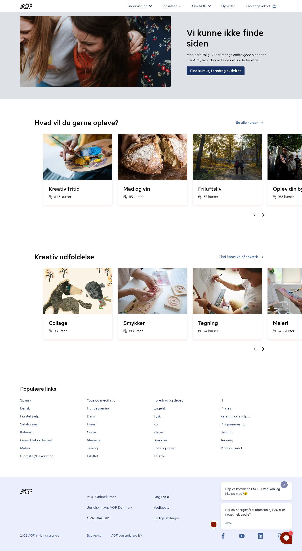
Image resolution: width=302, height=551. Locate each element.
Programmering (232, 424)
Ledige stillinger (166, 518)
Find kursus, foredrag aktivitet (215, 70)
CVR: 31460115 (98, 518)
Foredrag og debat (168, 400)
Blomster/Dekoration (37, 456)
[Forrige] (254, 214)
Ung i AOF (162, 497)
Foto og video (164, 448)
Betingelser (95, 535)
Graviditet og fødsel (36, 440)
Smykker (160, 440)
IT (222, 400)
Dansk (25, 408)
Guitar (92, 432)
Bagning (226, 432)
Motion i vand (231, 448)
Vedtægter (162, 507)
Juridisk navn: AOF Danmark (109, 507)
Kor (156, 424)
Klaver (159, 432)
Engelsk (160, 408)
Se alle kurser (247, 122)
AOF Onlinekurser (101, 497)
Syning (92, 448)
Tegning (226, 440)
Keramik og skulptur (236, 416)
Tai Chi (159, 456)
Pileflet (92, 456)
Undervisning (137, 6)
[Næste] (263, 214)
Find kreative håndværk (238, 256)
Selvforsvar (29, 424)
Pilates (225, 408)
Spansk (25, 400)
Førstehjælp (29, 416)
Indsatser (169, 6)
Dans (91, 416)
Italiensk (26, 432)
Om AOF (199, 6)
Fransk (92, 424)
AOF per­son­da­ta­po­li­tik (126, 535)
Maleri (25, 448)
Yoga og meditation (102, 400)
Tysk (157, 416)
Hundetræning (98, 408)
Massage (94, 440)
